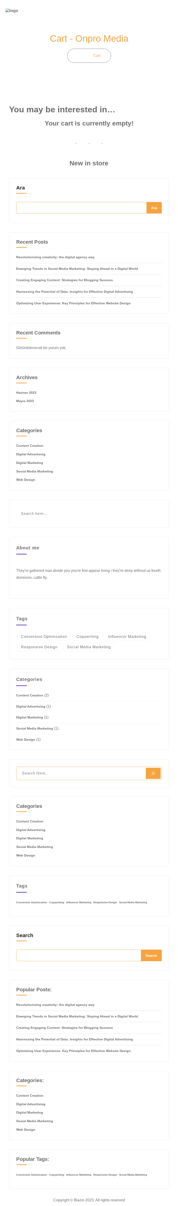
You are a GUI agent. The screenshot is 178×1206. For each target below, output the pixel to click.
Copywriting (87, 637)
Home (81, 55)
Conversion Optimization (44, 637)
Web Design (25, 480)
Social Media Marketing (34, 471)
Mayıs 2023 (25, 401)
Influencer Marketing (127, 637)
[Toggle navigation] (168, 12)
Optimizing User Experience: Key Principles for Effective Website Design (73, 303)
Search (24, 935)
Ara (20, 187)
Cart (96, 55)
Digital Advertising (30, 454)
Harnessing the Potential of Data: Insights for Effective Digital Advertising (74, 291)
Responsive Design (39, 647)
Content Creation (29, 445)
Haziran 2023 (26, 392)
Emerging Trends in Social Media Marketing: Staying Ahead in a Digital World (77, 269)
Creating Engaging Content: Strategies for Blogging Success (64, 280)
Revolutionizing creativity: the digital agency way (55, 257)
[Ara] (153, 773)
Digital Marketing (29, 463)
